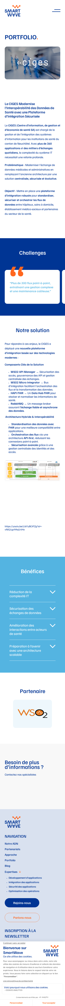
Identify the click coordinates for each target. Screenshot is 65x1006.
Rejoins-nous (22, 903)
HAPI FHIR (17, 393)
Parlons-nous (22, 917)
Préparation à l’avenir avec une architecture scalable (25, 650)
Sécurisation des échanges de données (25, 610)
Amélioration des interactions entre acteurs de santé (28, 629)
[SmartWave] (12, 822)
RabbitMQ (17, 403)
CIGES (45, 343)
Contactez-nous (18, 800)
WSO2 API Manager (23, 371)
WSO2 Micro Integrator (25, 382)
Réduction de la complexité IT (20, 594)
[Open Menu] (56, 10)
